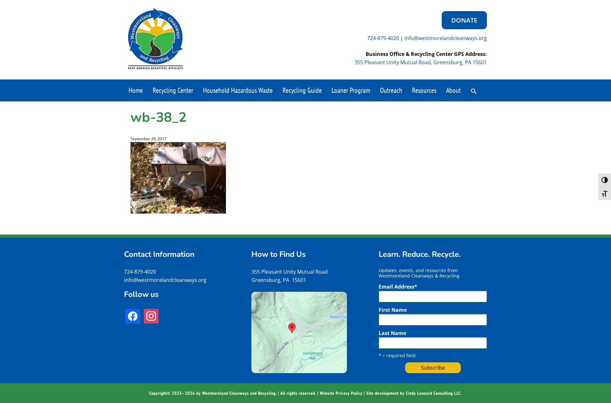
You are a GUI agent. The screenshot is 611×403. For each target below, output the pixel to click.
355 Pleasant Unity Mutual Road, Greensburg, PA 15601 (421, 62)
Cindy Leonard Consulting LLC (433, 393)
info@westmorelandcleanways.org (445, 38)
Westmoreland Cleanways (155, 38)
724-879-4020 (383, 38)
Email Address (398, 286)
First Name (393, 309)
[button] (473, 90)
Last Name (392, 333)
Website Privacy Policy (341, 393)
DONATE (464, 20)
